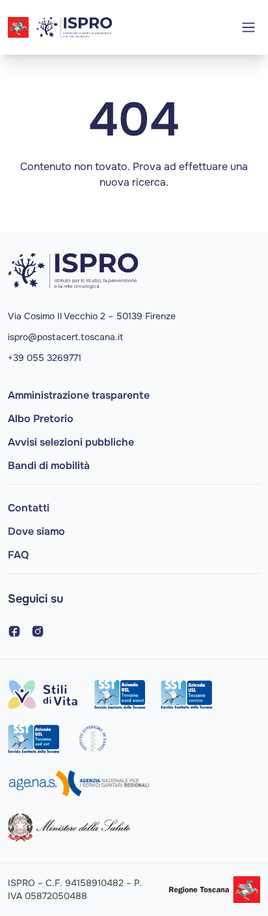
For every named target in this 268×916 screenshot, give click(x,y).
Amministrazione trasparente (79, 395)
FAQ (18, 555)
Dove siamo (36, 531)
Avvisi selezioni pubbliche (71, 442)
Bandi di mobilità (49, 465)
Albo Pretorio (41, 418)
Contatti (28, 508)
